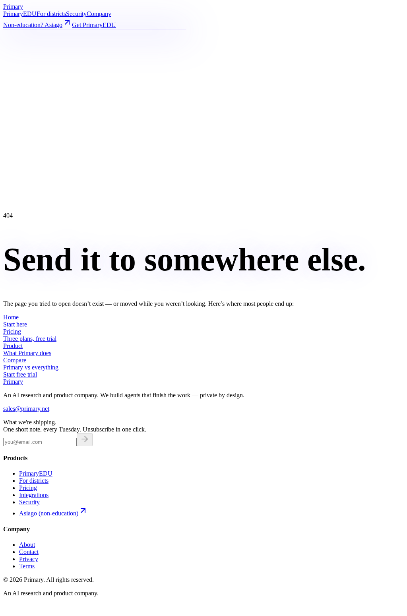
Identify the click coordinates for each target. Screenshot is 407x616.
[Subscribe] (85, 439)
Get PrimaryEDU (94, 24)
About (27, 544)
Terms (27, 566)
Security (76, 13)
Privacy (28, 559)
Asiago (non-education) (48, 513)
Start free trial (20, 374)
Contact (29, 551)
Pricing (28, 487)
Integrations (33, 495)
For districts (51, 13)
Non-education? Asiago (32, 24)
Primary (20, 13)
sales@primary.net (26, 408)
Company (99, 13)
